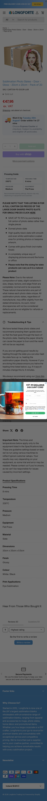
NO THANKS (35, 416)
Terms (26, 410)
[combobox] (27, 403)
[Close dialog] (45, 383)
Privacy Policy (40, 409)
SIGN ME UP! (35, 413)
